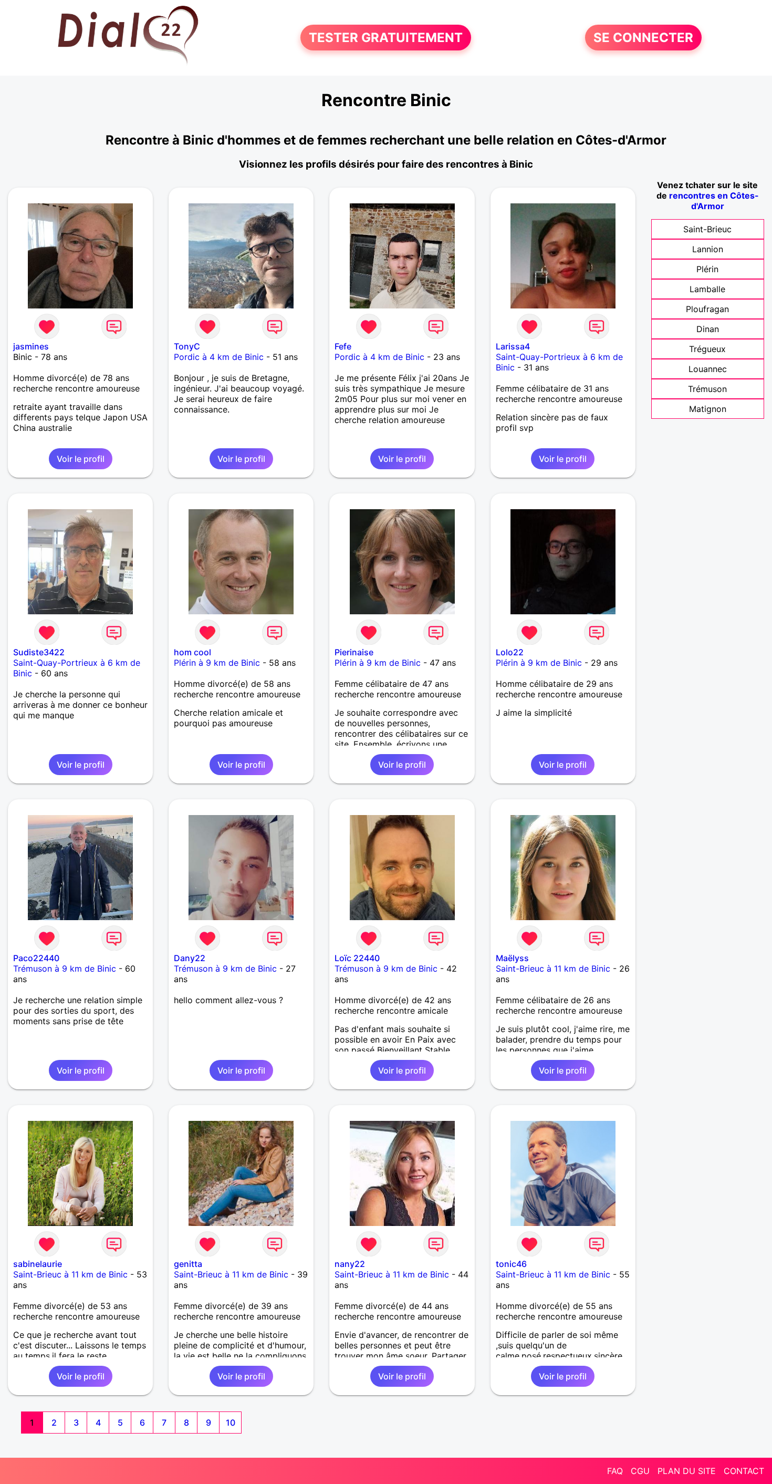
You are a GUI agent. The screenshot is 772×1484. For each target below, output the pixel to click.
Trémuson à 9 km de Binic (64, 968)
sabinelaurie (37, 1264)
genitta (188, 1264)
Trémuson (707, 389)
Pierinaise (354, 652)
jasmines (31, 346)
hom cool (192, 652)
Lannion (707, 249)
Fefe (343, 346)
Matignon (707, 409)
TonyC (187, 346)
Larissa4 (513, 346)
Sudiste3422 (39, 652)
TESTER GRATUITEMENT (386, 37)
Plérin (707, 269)
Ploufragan (707, 309)
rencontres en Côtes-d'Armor (714, 200)
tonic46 (511, 1264)
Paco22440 (36, 958)
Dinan (707, 329)
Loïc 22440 (357, 958)
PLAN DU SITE (687, 1471)
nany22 (350, 1264)
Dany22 (189, 958)
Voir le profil (81, 459)
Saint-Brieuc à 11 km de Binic (553, 968)
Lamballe (707, 289)
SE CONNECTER (643, 37)
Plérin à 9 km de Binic (217, 662)
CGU (640, 1471)
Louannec (707, 369)
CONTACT (744, 1471)
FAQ (615, 1471)
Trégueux (707, 349)
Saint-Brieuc (707, 229)
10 (230, 1422)
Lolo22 (510, 652)
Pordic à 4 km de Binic (219, 357)
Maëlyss (512, 958)
